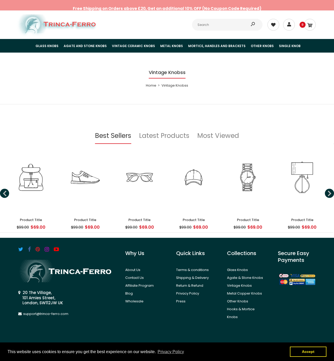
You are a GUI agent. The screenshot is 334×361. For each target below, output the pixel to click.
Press (181, 301)
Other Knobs (237, 301)
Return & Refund (189, 285)
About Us (132, 269)
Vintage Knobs (239, 285)
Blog (129, 293)
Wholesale (134, 301)
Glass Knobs (237, 269)
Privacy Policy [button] (171, 351)
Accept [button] (308, 351)
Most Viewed (218, 135)
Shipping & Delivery (192, 277)
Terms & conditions (192, 269)
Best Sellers (113, 135)
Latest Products (164, 135)
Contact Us (134, 277)
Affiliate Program (139, 285)
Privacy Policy (187, 293)
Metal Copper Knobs (244, 293)
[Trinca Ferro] (57, 32)
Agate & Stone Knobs (245, 277)
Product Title (31, 219)
